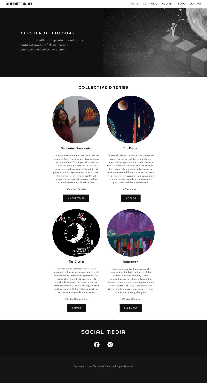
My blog (130, 198)
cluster (76, 308)
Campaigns (130, 308)
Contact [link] (195, 4)
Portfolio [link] (150, 4)
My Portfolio (76, 198)
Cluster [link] (167, 4)
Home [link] (134, 4)
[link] (36, 4)
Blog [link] (181, 4)
